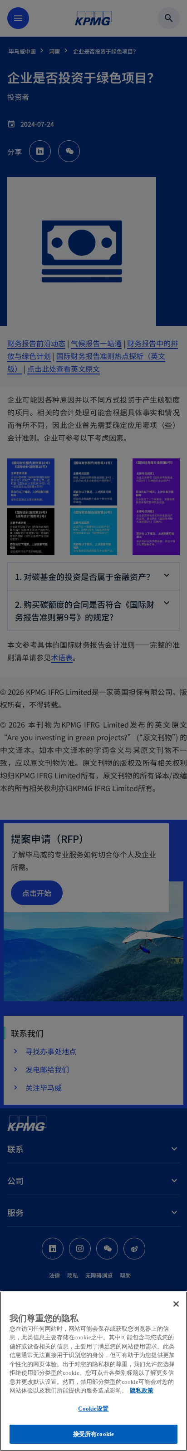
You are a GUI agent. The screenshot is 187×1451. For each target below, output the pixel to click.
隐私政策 (141, 1390)
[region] (93, 1371)
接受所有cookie (93, 1434)
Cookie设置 (93, 1408)
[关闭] (176, 1304)
